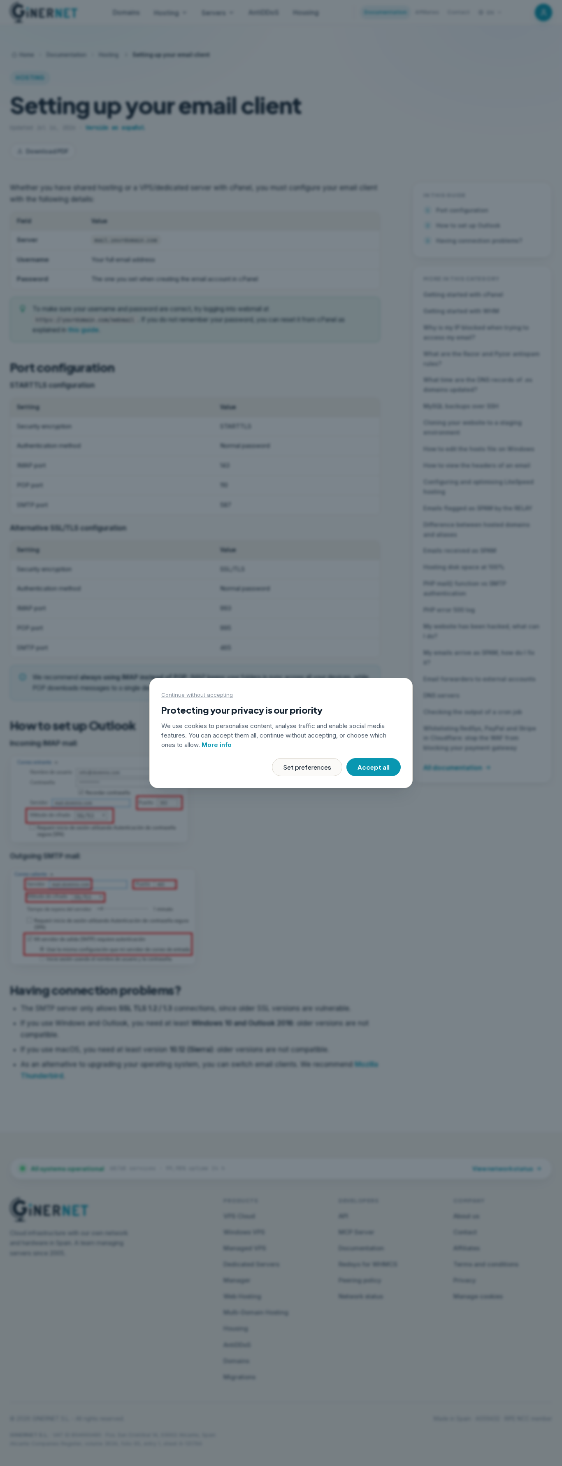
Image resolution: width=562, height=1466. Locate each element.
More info (217, 745)
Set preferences (307, 767)
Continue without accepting (197, 694)
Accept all (374, 767)
